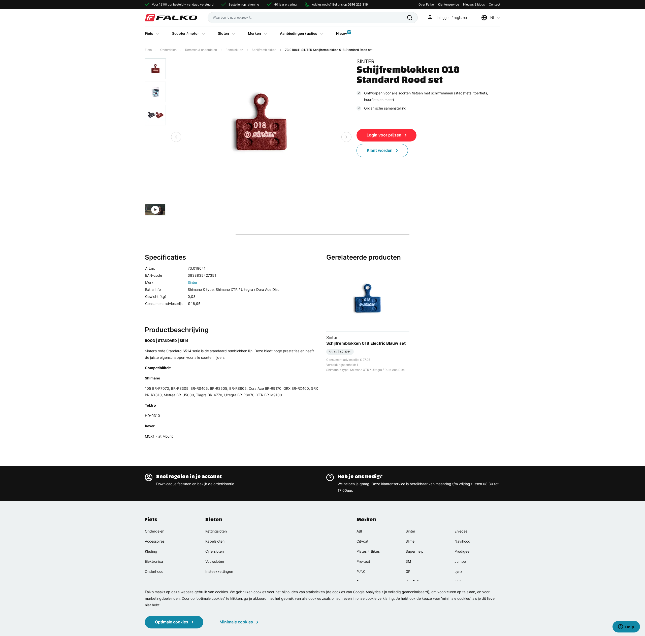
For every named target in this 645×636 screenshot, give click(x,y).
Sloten (223, 33)
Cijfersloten (214, 551)
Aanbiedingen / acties (298, 33)
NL (492, 17)
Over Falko (426, 4)
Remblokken (234, 50)
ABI (359, 531)
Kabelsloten (214, 541)
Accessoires (155, 541)
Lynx (458, 571)
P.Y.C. (362, 571)
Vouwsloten (214, 561)
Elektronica (154, 561)
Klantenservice (448, 4)
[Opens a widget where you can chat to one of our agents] (626, 627)
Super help (415, 551)
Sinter (192, 282)
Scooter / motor (185, 33)
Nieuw (341, 33)
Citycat (362, 541)
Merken (254, 33)
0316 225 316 (358, 4)
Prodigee (462, 551)
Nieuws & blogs (474, 4)
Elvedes (461, 531)
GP (408, 571)
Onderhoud (154, 571)
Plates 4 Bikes (368, 551)
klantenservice (393, 484)
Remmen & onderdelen (201, 50)
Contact (494, 4)
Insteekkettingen (219, 571)
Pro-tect (363, 561)
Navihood (462, 541)
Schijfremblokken (264, 50)
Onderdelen (168, 50)
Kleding (151, 551)
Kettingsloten (216, 531)
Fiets (149, 33)
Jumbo (460, 561)
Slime (410, 541)
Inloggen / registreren (454, 17)
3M (408, 561)
